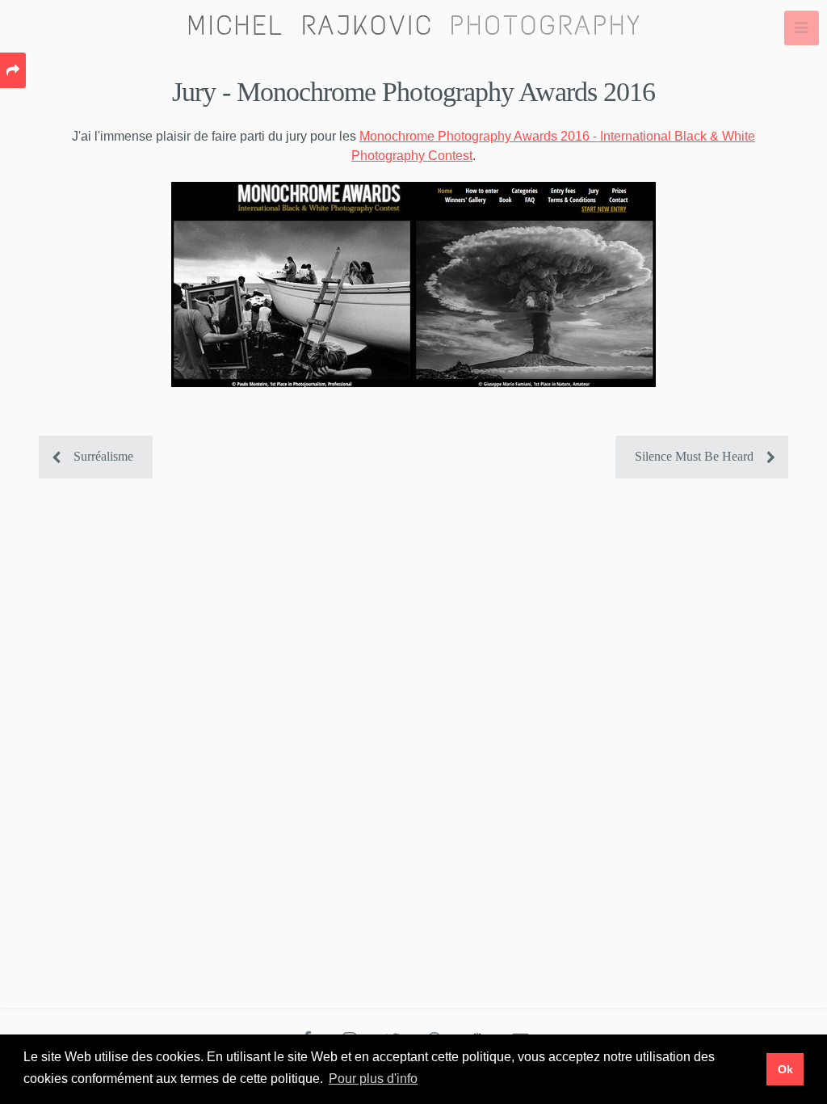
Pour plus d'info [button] (373, 1078)
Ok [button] (785, 1069)
